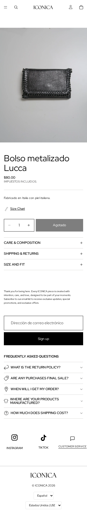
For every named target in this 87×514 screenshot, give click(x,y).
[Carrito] (81, 7)
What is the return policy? (35, 367)
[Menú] (5, 7)
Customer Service (72, 446)
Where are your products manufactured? (34, 401)
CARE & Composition (22, 242)
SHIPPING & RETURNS (21, 253)
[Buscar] (16, 7)
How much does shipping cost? (39, 413)
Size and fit (14, 264)
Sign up (43, 338)
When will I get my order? (35, 389)
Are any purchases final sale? (39, 378)
